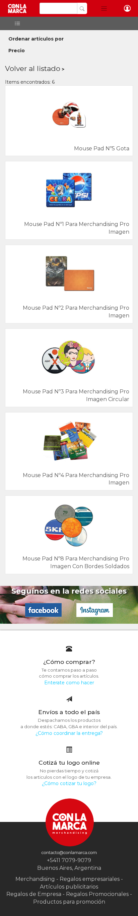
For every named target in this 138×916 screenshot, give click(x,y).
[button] (104, 8)
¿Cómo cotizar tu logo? (69, 783)
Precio (16, 51)
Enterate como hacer (69, 683)
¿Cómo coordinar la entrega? (69, 733)
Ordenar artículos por (36, 39)
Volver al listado (32, 68)
